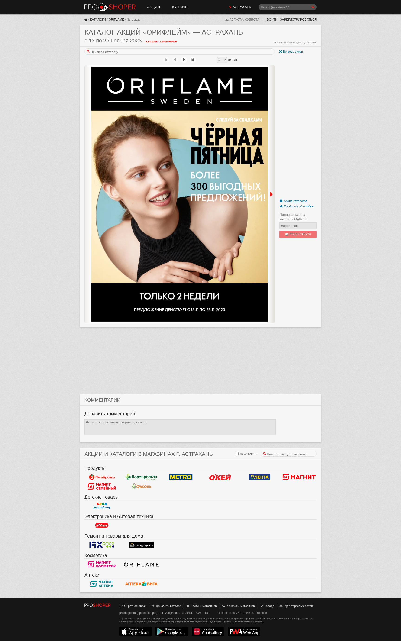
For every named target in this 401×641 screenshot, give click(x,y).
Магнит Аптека (102, 584)
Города (269, 605)
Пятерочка (102, 477)
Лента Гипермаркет (259, 477)
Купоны (180, 7)
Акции (153, 7)
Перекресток (141, 477)
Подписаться (300, 234)
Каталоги (98, 19)
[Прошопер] (85, 19)
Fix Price (102, 545)
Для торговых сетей (298, 605)
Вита (141, 584)
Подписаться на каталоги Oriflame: (293, 216)
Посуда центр (141, 545)
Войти (272, 19)
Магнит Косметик (102, 564)
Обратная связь (134, 605)
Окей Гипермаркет (220, 477)
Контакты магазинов (240, 605)
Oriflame (116, 19)
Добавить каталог (168, 605)
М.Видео (102, 525)
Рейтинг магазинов (203, 605)
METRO (180, 477)
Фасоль (141, 486)
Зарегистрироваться (298, 19)
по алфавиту (248, 453)
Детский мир (102, 506)
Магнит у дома (299, 477)
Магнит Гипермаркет (102, 486)
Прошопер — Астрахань (110, 7)
